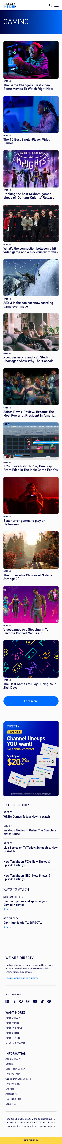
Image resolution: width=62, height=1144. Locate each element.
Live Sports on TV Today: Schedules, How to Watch (30, 849)
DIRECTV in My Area (15, 1043)
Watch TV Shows (14, 1028)
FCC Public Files (13, 1099)
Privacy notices (13, 1084)
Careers (9, 1064)
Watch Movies (12, 1023)
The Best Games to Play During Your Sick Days (29, 685)
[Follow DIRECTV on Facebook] (21, 1001)
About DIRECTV (13, 1059)
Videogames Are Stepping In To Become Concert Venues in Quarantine (25, 631)
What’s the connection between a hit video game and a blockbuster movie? (30, 250)
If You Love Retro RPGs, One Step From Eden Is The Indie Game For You (30, 468)
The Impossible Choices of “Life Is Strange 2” (27, 577)
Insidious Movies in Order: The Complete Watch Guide (29, 832)
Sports (8, 812)
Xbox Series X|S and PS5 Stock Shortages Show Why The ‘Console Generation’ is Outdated (28, 359)
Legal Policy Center (15, 1069)
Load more (31, 701)
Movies (7, 826)
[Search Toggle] (50, 5)
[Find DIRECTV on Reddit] (49, 1001)
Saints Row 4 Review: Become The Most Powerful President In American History (30, 413)
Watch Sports (12, 1033)
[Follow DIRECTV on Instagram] (28, 1001)
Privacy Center (13, 1074)
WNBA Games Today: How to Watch (26, 817)
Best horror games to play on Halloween (24, 522)
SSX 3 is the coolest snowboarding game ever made (28, 304)
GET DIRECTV (31, 1140)
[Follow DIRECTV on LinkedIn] (7, 1001)
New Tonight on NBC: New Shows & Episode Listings (26, 877)
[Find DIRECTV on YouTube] (35, 1001)
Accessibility (11, 1094)
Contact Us (11, 1104)
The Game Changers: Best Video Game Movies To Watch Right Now (28, 87)
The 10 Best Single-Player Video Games (26, 141)
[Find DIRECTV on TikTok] (42, 1001)
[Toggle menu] (56, 5)
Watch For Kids (13, 1038)
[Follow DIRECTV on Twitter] (14, 1001)
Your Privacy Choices (20, 1079)
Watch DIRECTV (13, 1018)
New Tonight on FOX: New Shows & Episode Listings (26, 863)
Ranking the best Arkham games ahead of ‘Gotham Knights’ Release (28, 195)
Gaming (7, 81)
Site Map (10, 1089)
